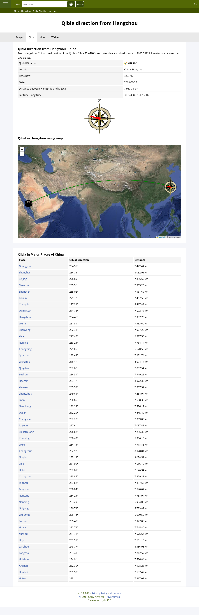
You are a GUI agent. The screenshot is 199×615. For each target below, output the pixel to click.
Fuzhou (23, 521)
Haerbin (23, 381)
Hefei (22, 470)
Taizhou (23, 483)
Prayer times (112, 597)
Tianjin (23, 298)
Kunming (24, 438)
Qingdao (24, 368)
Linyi (21, 540)
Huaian (23, 527)
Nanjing (23, 342)
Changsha (25, 419)
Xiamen (23, 387)
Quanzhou (25, 355)
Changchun (25, 451)
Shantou (24, 285)
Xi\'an (22, 336)
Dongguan (25, 310)
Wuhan (23, 323)
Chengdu (24, 304)
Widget (55, 37)
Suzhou (23, 374)
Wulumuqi (25, 514)
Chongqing (25, 349)
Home (16, 4)
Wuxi (22, 444)
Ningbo (23, 457)
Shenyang (24, 330)
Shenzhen (24, 291)
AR (195, 4)
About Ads (115, 593)
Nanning (24, 502)
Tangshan (24, 489)
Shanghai (24, 272)
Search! (80, 4)
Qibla (31, 37)
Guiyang (24, 508)
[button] (170, 186)
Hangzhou (25, 317)
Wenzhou (24, 361)
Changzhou (25, 476)
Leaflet (161, 237)
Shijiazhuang (26, 432)
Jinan (22, 400)
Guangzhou (25, 266)
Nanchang (25, 406)
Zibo (21, 463)
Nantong (24, 495)
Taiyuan (23, 425)
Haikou (23, 578)
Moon (42, 37)
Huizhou (24, 559)
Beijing (23, 279)
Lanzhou (24, 546)
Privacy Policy (99, 593)
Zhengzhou (25, 393)
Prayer (19, 37)
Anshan (23, 565)
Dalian (22, 412)
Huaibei (23, 572)
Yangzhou (24, 553)
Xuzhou (23, 534)
